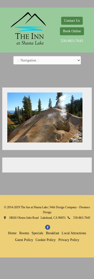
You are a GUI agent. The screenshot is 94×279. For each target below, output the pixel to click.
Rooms (24, 233)
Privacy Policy (68, 240)
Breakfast (52, 233)
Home (12, 233)
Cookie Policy (46, 240)
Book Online (72, 31)
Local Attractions (74, 233)
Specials (37, 233)
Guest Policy (24, 240)
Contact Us (72, 20)
